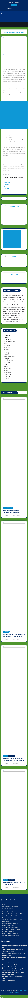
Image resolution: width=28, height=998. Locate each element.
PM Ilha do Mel (13, 313)
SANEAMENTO (8, 368)
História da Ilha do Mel (8, 908)
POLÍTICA (6, 366)
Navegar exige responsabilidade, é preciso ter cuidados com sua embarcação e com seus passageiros (14, 919)
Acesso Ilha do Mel (19, 295)
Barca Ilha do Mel (16, 297)
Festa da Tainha (18, 299)
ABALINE (6, 295)
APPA (10, 297)
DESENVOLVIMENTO (9, 341)
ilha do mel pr (18, 307)
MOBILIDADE (7, 362)
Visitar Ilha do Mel (16, 321)
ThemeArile (16, 992)
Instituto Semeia (8, 309)
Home (3, 31)
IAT (14, 304)
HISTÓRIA (6, 355)
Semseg (11, 317)
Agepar (4, 297)
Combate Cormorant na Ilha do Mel (11, 929)
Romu (16, 315)
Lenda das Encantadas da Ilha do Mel (12, 914)
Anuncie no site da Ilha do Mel (10, 927)
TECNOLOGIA (7, 374)
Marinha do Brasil (15, 311)
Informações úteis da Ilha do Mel (10, 906)
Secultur (19, 315)
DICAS (6, 343)
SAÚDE (6, 370)
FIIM (4, 305)
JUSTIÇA (6, 359)
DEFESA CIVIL (8, 339)
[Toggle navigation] (14, 24)
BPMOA (5, 299)
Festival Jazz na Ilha (19, 301)
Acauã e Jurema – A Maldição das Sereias (14, 32)
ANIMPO (7, 297)
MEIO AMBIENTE (8, 361)
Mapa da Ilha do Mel (7, 912)
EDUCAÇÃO (7, 345)
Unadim (4, 321)
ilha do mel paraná (12, 307)
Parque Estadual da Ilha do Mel (10, 923)
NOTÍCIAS (6, 364)
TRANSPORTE (8, 376)
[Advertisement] (14, 115)
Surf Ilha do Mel (18, 317)
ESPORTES (7, 347)
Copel (9, 299)
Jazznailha (9, 311)
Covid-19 (12, 299)
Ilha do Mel (20, 305)
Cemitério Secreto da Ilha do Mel (10, 935)
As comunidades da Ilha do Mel (10, 933)
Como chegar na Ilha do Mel (9, 916)
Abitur (10, 295)
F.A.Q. (3, 904)
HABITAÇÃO (7, 353)
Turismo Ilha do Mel (18, 319)
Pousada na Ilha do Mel (8, 931)
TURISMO (6, 378)
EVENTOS (6, 349)
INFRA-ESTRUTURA (9, 357)
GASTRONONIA (8, 351)
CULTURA (6, 337)
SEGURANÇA (7, 372)
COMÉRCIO (7, 335)
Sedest (4, 317)
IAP (11, 304)
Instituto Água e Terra (17, 309)
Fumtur (7, 305)
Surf (14, 317)
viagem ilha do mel (9, 321)
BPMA (21, 297)
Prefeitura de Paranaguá (10, 315)
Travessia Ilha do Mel (8, 319)
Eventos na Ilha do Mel (8, 925)
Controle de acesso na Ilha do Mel (11, 910)
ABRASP (13, 295)
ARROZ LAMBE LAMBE (8, 980)
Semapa (8, 317)
